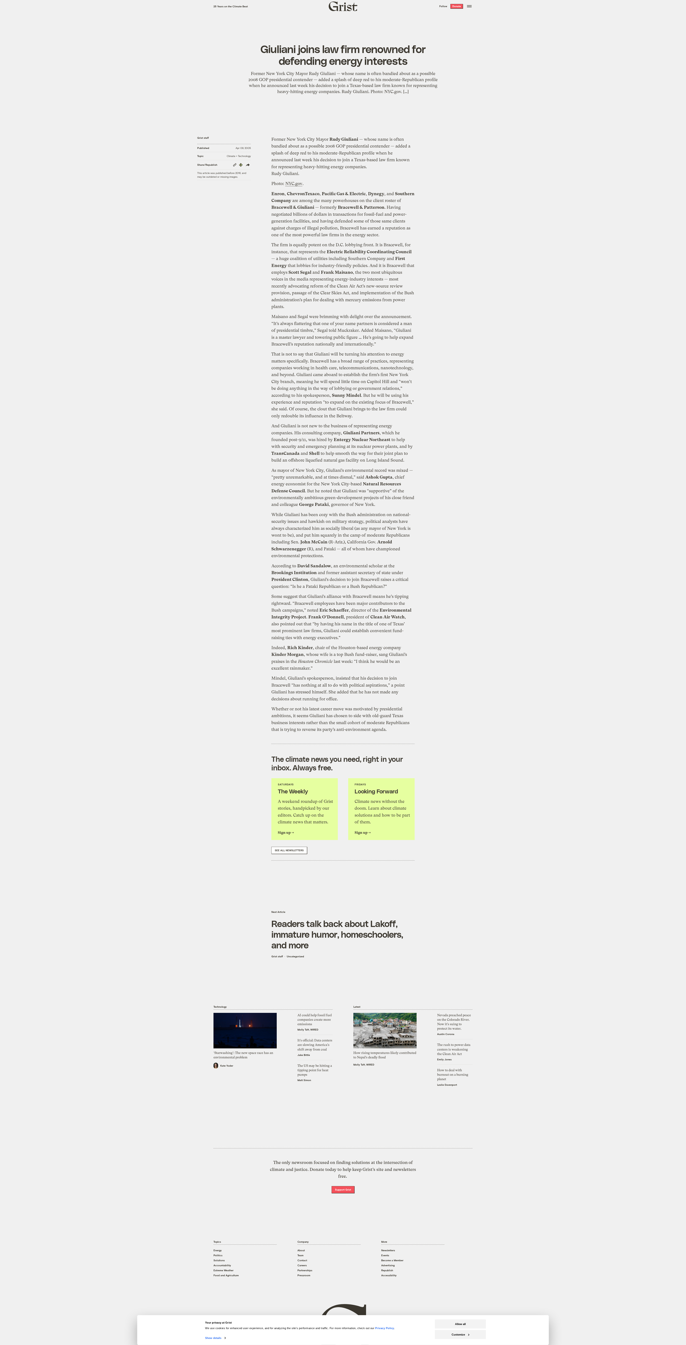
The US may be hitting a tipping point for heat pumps (314, 1070)
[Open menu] (469, 6)
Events (385, 1255)
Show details (213, 1337)
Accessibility (389, 1275)
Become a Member (392, 1260)
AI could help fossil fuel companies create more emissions (314, 1019)
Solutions (219, 1260)
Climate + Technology (239, 156)
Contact (302, 1260)
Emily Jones (444, 1059)
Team (300, 1255)
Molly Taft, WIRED (307, 1029)
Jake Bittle (303, 1054)
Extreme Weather (223, 1270)
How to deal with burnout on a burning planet (452, 1074)
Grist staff (203, 137)
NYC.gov (293, 183)
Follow (443, 6)
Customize (458, 1334)
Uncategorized (295, 956)
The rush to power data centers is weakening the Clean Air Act (453, 1049)
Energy (217, 1250)
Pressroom (303, 1275)
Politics (217, 1255)
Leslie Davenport (447, 1084)
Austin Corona (445, 1034)
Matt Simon (304, 1080)
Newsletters (388, 1250)
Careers (302, 1265)
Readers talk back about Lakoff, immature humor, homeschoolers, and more (337, 934)
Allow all (460, 1324)
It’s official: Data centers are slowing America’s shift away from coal (314, 1044)
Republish (387, 1270)
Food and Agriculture (226, 1275)
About (301, 1250)
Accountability (222, 1265)
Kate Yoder (226, 1065)
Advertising (388, 1265)
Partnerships (304, 1270)
